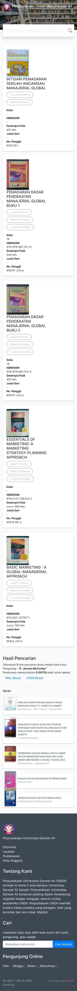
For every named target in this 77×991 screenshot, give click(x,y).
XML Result (13, 678)
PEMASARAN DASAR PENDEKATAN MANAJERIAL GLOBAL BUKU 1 (26, 199)
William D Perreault (19, 102)
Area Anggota (12, 860)
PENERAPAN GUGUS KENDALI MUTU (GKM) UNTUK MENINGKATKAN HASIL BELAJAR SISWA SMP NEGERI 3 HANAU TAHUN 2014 (42, 756)
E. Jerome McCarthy (20, 227)
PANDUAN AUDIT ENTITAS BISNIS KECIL (40, 797)
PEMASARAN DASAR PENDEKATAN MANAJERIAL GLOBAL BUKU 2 (26, 324)
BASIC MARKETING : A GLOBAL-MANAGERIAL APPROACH (27, 571)
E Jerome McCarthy (20, 94)
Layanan (9, 851)
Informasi (9, 847)
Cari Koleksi (63, 944)
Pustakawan (11, 856)
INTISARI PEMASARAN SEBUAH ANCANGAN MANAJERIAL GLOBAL (27, 83)
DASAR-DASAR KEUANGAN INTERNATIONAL (42, 778)
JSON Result (34, 678)
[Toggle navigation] (8, 14)
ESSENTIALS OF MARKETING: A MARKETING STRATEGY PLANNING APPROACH (27, 448)
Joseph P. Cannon (19, 212)
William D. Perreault (20, 219)
